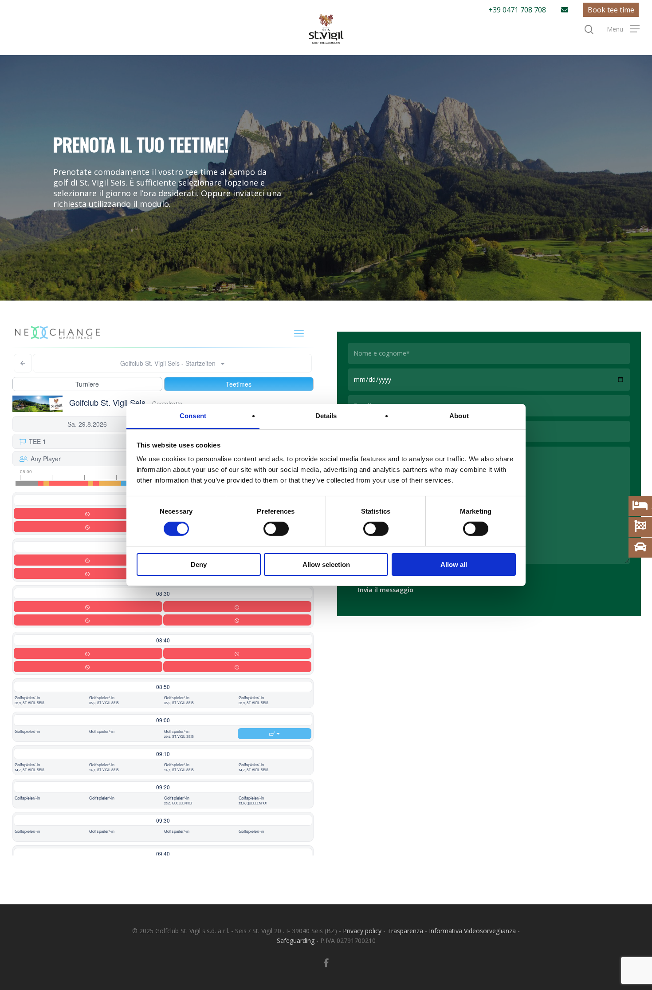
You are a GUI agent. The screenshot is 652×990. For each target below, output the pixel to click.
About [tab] (459, 416)
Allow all (453, 564)
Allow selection (326, 564)
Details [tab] (326, 416)
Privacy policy (362, 931)
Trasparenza (405, 931)
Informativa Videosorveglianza (472, 931)
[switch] (276, 529)
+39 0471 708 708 (517, 10)
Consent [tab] (193, 416)
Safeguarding (295, 940)
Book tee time (611, 10)
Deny (199, 564)
